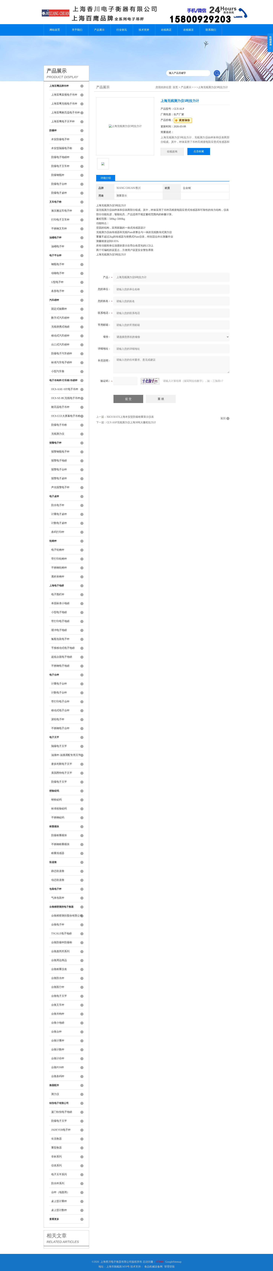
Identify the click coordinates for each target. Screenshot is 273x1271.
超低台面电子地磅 (61, 656)
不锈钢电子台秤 (60, 728)
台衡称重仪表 (59, 969)
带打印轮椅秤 (59, 558)
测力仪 (55, 1094)
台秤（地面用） (60, 1192)
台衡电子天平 (59, 996)
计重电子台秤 (59, 683)
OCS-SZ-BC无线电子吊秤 (65, 398)
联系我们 (211, 29)
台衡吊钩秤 (57, 1013)
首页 (175, 87)
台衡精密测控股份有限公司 (66, 915)
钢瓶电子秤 (57, 264)
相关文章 (57, 1235)
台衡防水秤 (57, 978)
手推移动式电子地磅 (63, 648)
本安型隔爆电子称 (61, 148)
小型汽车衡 (57, 371)
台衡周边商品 (59, 960)
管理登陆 (169, 1266)
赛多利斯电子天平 (61, 764)
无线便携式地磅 (60, 326)
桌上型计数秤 (59, 1210)
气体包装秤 (57, 897)
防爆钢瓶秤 (57, 175)
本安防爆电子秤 (60, 139)
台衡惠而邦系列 (60, 951)
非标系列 (56, 1156)
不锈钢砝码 (57, 817)
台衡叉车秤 (57, 1004)
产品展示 (99, 29)
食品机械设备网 (153, 1266)
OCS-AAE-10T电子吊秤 (64, 389)
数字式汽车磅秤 (60, 317)
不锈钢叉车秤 (59, 228)
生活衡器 (56, 1138)
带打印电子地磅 (60, 621)
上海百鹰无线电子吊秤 (64, 103)
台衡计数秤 (57, 1049)
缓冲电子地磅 (59, 630)
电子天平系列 (59, 1174)
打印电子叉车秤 (60, 219)
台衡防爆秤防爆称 (61, 942)
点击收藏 (199, 151)
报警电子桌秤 (59, 478)
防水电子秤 (57, 505)
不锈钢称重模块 (60, 844)
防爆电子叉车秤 (60, 166)
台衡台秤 (56, 1031)
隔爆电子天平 (59, 746)
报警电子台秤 (59, 469)
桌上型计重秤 (59, 1201)
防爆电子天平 (59, 781)
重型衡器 (56, 1147)
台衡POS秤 (57, 1067)
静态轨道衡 (57, 871)
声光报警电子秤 (60, 487)
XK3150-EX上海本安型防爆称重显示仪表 (130, 416)
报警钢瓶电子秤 (60, 451)
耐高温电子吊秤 (60, 407)
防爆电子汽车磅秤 (61, 353)
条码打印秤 (57, 532)
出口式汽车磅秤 (60, 344)
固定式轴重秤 (59, 308)
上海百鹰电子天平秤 (63, 121)
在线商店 (166, 29)
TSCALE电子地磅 (61, 933)
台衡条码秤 (57, 1076)
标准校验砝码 (59, 808)
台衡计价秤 (57, 1058)
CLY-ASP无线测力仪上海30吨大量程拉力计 (131, 422)
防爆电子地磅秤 (60, 157)
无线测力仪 (57, 433)
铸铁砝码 (56, 799)
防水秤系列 (57, 1183)
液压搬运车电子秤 (61, 210)
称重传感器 (57, 853)
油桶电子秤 (57, 246)
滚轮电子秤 (57, 719)
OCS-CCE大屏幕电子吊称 (65, 416)
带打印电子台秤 (60, 701)
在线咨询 (172, 151)
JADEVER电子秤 (61, 1129)
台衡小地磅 (57, 1022)
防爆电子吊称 (59, 424)
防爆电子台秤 (59, 184)
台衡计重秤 (57, 1040)
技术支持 (144, 29)
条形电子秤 (57, 291)
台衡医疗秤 (57, 987)
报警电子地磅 (59, 460)
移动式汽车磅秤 (60, 335)
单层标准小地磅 (60, 603)
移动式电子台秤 (60, 710)
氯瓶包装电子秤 (60, 639)
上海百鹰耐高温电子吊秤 (65, 112)
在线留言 (188, 29)
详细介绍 (105, 178)
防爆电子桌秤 (59, 192)
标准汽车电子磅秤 (61, 362)
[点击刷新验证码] (150, 381)
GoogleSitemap (173, 1261)
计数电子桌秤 (59, 523)
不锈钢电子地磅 (60, 665)
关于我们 (77, 29)
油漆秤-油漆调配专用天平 (66, 755)
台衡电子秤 (57, 924)
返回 (223, 418)
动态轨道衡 (57, 880)
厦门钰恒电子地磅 (61, 1112)
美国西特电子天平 (61, 772)
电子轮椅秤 (57, 549)
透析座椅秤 (57, 576)
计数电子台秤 (59, 692)
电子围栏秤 (57, 594)
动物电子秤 (57, 273)
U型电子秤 (57, 282)
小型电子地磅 (59, 612)
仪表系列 (56, 1165)
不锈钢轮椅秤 (59, 567)
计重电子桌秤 (59, 514)
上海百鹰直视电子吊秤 (64, 94)
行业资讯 (121, 29)
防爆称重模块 (59, 835)
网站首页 (55, 29)
